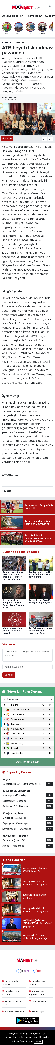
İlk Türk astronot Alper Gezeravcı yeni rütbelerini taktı (40, 630)
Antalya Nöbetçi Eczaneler (12, 983)
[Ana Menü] (3, 6)
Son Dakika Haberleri (15, 1011)
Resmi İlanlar (34, 16)
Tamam (38, 1041)
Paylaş (9, 138)
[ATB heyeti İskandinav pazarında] (27, 119)
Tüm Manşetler (39, 1001)
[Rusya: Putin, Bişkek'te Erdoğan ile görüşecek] (41, 591)
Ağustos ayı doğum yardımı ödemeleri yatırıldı (12, 630)
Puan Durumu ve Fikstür (11, 1003)
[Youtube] (38, 971)
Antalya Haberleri (12, 16)
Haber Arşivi (38, 1011)
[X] (22, 971)
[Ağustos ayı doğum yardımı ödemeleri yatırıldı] (14, 619)
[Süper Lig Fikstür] (51, 772)
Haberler (7, 43)
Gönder (8, 675)
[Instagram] (27, 971)
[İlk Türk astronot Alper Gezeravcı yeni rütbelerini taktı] (41, 619)
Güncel (20, 43)
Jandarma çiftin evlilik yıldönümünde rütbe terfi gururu (40, 574)
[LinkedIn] (33, 971)
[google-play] (27, 1021)
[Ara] (50, 6)
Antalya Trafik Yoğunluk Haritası (37, 993)
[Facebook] (17, 971)
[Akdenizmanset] (26, 6)
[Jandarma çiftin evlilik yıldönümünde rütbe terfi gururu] (41, 563)
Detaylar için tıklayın (27, 762)
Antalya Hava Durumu (37, 983)
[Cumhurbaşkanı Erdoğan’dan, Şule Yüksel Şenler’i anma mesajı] (14, 591)
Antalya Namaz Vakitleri (11, 993)
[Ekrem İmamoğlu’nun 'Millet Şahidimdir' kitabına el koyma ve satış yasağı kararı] (14, 563)
